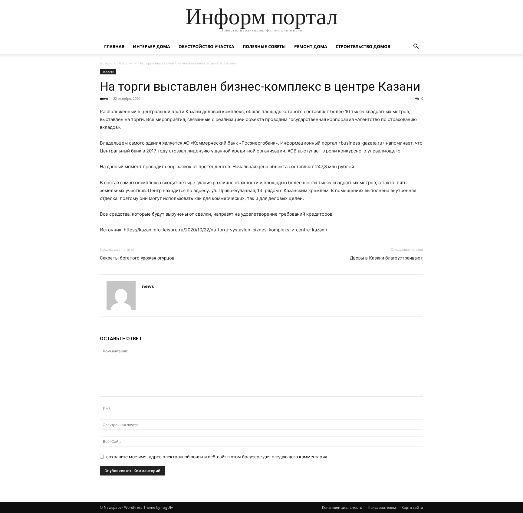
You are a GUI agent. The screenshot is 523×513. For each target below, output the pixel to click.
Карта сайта (412, 507)
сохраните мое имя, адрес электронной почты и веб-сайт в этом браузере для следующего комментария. (217, 456)
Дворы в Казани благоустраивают (386, 258)
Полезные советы (264, 46)
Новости (125, 63)
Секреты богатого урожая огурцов (137, 258)
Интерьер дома (151, 46)
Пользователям (382, 507)
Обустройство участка (206, 46)
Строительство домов (363, 46)
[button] (416, 47)
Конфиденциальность (342, 507)
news (104, 98)
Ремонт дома (310, 46)
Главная (114, 46)
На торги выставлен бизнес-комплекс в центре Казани (260, 86)
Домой (106, 63)
